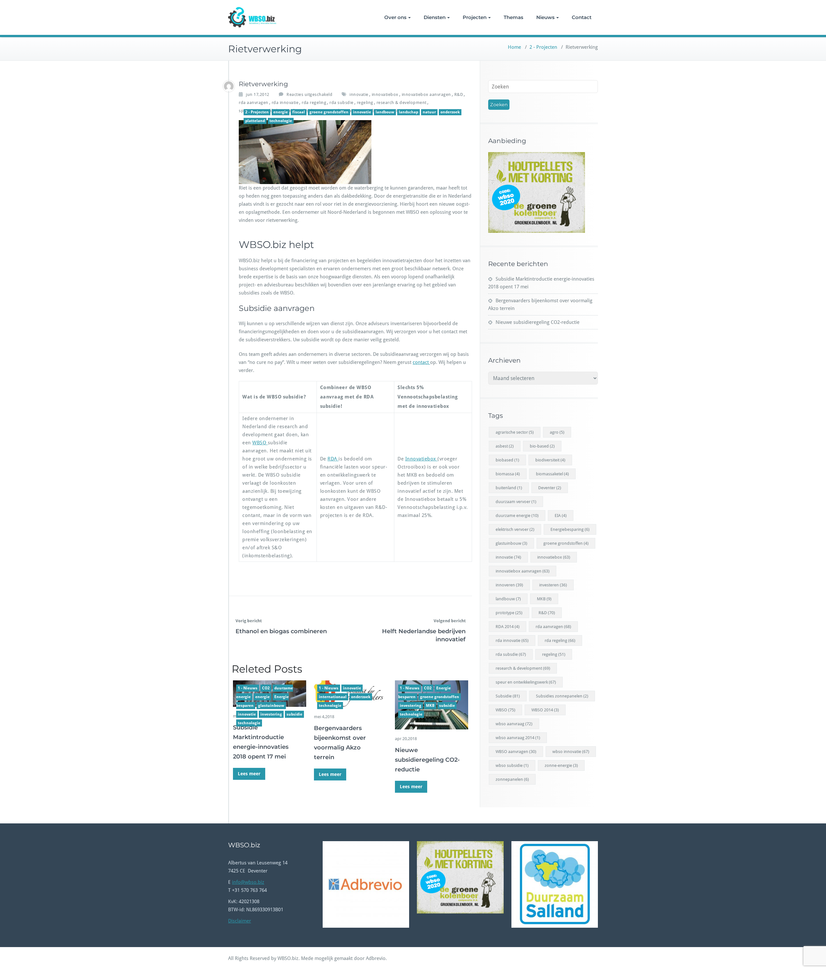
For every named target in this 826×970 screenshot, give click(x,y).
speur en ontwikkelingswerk (526, 682)
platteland (255, 121)
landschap (408, 112)
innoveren (509, 585)
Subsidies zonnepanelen (562, 696)
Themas (513, 17)
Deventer (549, 487)
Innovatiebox (421, 459)
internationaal (333, 697)
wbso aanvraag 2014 (518, 737)
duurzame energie (517, 515)
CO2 (266, 688)
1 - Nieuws (247, 688)
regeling (365, 102)
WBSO (260, 443)
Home (514, 47)
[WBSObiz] (229, 86)
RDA (332, 459)
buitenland (509, 487)
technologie (280, 121)
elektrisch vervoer (515, 529)
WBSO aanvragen (516, 751)
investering (271, 714)
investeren (553, 585)
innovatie (358, 94)
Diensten (435, 17)
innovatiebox (385, 94)
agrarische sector (515, 432)
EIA (561, 515)
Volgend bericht (450, 620)
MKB (430, 705)
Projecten (475, 17)
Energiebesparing (569, 529)
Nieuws (545, 17)
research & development (402, 102)
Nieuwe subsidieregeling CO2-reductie (427, 760)
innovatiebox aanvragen (426, 94)
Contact (581, 17)
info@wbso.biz (248, 882)
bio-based (542, 446)
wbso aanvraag (514, 723)
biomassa (508, 473)
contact (421, 362)
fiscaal (298, 112)
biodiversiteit (550, 460)
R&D (458, 94)
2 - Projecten (543, 47)
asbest (505, 446)
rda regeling (314, 102)
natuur (429, 112)
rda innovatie (285, 102)
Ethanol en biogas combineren (281, 631)
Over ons (395, 17)
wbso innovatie (570, 751)
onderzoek (450, 112)
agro (557, 432)
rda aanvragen (253, 102)
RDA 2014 (507, 626)
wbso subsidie (512, 765)
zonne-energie (561, 765)
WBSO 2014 (545, 709)
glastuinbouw (271, 705)
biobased (507, 460)
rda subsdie (341, 102)
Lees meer (249, 773)
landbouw (385, 112)
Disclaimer (239, 921)
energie (280, 112)
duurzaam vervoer (516, 501)
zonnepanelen (512, 779)
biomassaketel (552, 473)
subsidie (294, 714)
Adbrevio (376, 958)
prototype (509, 612)
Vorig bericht (249, 620)
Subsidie (508, 696)
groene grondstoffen (328, 112)
